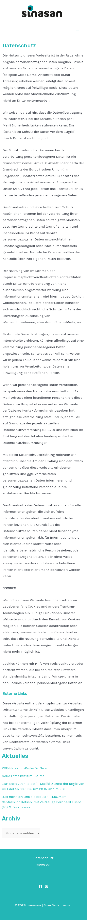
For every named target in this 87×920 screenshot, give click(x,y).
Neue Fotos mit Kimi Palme (23, 776)
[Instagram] (46, 886)
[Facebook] (40, 886)
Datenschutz (43, 858)
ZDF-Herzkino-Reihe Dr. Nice (24, 768)
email (67, 905)
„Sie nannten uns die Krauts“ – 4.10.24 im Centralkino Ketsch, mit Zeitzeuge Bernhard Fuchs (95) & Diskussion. (42, 802)
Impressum (44, 864)
